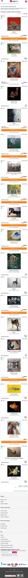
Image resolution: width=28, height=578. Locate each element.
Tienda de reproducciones (5, 541)
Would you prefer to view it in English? (20, 490)
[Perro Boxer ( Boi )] (14, 428)
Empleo (2, 501)
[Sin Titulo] (14, 212)
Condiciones (16, 555)
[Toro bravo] (14, 48)
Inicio (1, 3)
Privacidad (12, 555)
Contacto (2, 537)
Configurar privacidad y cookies (7, 547)
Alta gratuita (3, 523)
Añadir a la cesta (14, 38)
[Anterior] (24, 13)
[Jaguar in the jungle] (14, 261)
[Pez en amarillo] (14, 389)
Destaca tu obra (4, 528)
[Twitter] (18, 575)
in (17, 569)
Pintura (9, 3)
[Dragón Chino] (14, 93)
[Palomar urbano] (14, 365)
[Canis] (14, 115)
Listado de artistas (4, 539)
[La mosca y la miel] (14, 235)
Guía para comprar (4, 512)
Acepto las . (9, 554)
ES (10, 569)
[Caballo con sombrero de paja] (14, 344)
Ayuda (2, 535)
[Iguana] (14, 24)
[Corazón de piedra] (14, 70)
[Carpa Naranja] (14, 406)
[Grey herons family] (14, 142)
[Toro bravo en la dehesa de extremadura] (14, 452)
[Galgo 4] (14, 283)
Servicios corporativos (5, 516)
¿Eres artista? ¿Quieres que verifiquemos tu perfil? (13, 9)
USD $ (14, 569)
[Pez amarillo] (14, 471)
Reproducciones (4, 514)
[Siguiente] (26, 13)
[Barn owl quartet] (14, 300)
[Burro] (14, 324)
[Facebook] (22, 575)
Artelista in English (4, 503)
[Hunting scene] (14, 189)
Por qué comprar (4, 510)
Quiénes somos (4, 499)
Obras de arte (5, 3)
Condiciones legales (4, 543)
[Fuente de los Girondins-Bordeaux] (14, 166)
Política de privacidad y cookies (7, 545)
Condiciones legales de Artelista (11, 554)
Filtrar (2, 15)
